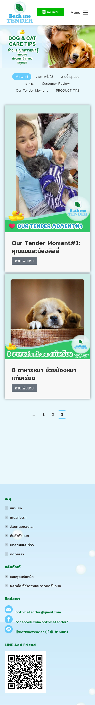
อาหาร (29, 83)
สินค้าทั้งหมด (19, 535)
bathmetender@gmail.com (38, 612)
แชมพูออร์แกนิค (22, 576)
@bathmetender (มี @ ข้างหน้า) (41, 632)
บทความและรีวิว (22, 545)
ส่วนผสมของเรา (22, 526)
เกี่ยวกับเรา (18, 517)
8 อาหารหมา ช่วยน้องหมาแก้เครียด (44, 374)
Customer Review (56, 83)
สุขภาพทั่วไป (44, 76)
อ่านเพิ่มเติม (24, 261)
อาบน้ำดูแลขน (70, 76)
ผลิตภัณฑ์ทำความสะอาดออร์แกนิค (35, 586)
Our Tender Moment (32, 90)
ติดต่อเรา (17, 554)
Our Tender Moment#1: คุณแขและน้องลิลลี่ (46, 246)
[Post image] (47, 168)
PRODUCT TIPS (67, 90)
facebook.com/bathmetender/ (41, 622)
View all (22, 76)
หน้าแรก (16, 508)
